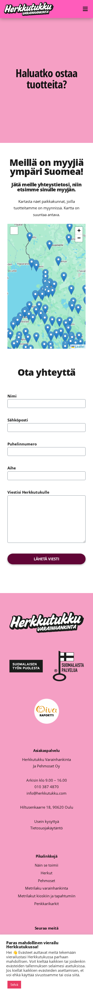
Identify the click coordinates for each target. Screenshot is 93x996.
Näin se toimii (46, 865)
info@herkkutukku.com (46, 793)
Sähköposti (17, 419)
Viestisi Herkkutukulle (28, 492)
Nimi (12, 395)
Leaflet (79, 346)
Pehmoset (46, 880)
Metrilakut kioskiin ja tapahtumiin (46, 895)
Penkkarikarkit (46, 903)
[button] (49, 245)
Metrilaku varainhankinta (46, 888)
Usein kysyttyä (46, 821)
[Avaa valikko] (86, 9)
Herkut (46, 872)
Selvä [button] (14, 984)
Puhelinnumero (22, 443)
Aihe (11, 467)
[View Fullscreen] (14, 230)
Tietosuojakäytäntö (46, 827)
